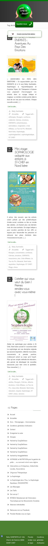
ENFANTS (12, 123)
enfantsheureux (22, 123)
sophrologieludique (27, 134)
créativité (12, 120)
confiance (27, 117)
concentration (20, 252)
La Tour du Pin (20, 129)
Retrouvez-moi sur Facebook (19, 510)
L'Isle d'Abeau (25, 258)
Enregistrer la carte (16, 433)
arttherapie (12, 117)
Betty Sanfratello (17, 111)
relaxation (12, 391)
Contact (12, 429)
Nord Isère (12, 131)
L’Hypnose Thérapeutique (18, 472)
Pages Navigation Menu (26, 34)
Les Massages (15, 487)
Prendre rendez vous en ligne (32, 540)
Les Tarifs (13, 490)
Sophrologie (20, 131)
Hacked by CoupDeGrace (18, 440)
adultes (11, 382)
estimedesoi (13, 126)
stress (16, 267)
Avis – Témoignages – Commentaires (22, 422)
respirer (18, 391)
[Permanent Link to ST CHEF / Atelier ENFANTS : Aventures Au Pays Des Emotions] (25, 43)
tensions (21, 394)
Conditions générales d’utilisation (21, 426)
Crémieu (18, 120)
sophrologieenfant (15, 134)
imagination (21, 126)
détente (30, 382)
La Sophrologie (15, 476)
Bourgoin (20, 117)
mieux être (15, 388)
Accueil (12, 414)
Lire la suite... (12, 106)
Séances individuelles (17, 504)
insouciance (13, 258)
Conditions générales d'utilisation (40, 540)
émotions (25, 120)
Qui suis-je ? (14, 494)
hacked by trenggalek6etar (19, 455)
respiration (12, 264)
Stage (11, 267)
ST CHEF (12, 137)
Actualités (15, 114)
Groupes (13, 437)
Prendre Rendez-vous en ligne (20, 514)
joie (19, 258)
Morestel (28, 129)
